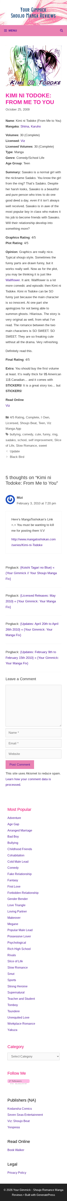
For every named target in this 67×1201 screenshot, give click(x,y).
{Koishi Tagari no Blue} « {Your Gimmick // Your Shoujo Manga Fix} (31, 573)
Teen (42, 423)
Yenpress (13, 1127)
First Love (13, 886)
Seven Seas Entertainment (25, 1114)
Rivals (11, 955)
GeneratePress (45, 1194)
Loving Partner (17, 911)
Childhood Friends (19, 849)
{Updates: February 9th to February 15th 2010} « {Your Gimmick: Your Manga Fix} (32, 657)
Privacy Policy (16, 1172)
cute (38, 434)
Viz (23, 141)
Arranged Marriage (19, 830)
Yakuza (12, 1029)
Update (15, 451)
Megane (12, 924)
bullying (15, 434)
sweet (43, 445)
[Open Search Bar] (61, 30)
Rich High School (19, 948)
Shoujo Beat (28, 423)
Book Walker (15, 1150)
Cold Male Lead (17, 861)
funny (46, 434)
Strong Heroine (17, 986)
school (22, 440)
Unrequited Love (18, 1017)
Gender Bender (17, 898)
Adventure (14, 817)
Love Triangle (16, 905)
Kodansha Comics (19, 1108)
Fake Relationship (19, 874)
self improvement (40, 440)
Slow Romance (26, 445)
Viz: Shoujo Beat (18, 1121)
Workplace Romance (21, 1023)
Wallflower (13, 280)
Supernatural (16, 992)
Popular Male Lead (20, 930)
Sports (11, 980)
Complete (32, 417)
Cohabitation (15, 855)
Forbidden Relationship (23, 892)
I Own (45, 417)
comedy (27, 434)
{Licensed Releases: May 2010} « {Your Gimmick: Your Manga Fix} (31, 601)
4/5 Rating (17, 417)
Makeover (13, 917)
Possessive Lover (19, 936)
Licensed (12, 423)
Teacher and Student (21, 998)
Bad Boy (13, 836)
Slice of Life (15, 961)
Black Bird (17, 457)
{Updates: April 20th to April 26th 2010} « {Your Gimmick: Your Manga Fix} (32, 629)
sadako (11, 440)
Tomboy (12, 1005)
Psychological (16, 942)
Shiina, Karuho (30, 126)
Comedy (13, 867)
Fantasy (12, 880)
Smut (10, 973)
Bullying (12, 842)
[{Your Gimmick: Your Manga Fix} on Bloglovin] (18, 1083)
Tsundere (13, 1011)
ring (54, 434)
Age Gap (13, 824)
